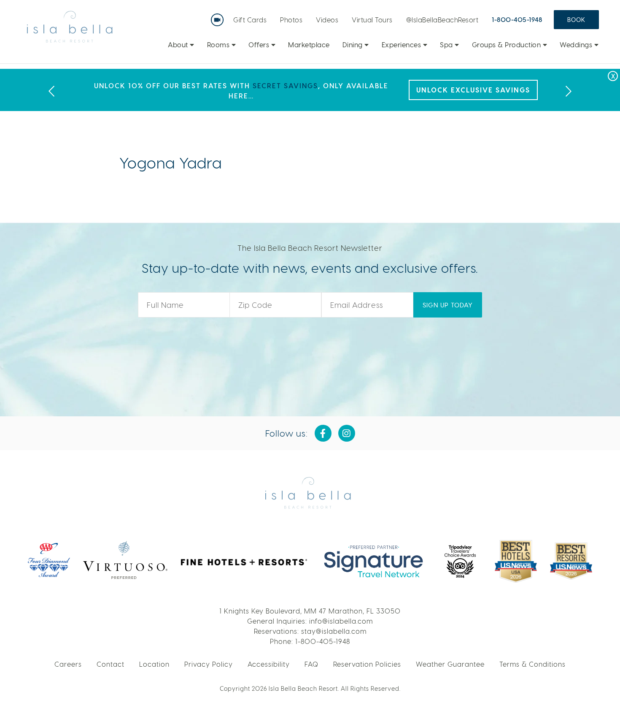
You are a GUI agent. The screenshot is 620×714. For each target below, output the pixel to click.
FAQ (311, 664)
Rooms (219, 45)
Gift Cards (250, 20)
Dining (353, 45)
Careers (68, 664)
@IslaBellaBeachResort (442, 20)
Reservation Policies (367, 664)
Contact (110, 664)
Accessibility (269, 664)
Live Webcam (219, 17)
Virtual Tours (372, 20)
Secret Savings (285, 85)
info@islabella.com (341, 621)
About (179, 45)
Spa (447, 45)
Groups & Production (507, 45)
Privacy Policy (208, 664)
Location (154, 664)
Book (576, 19)
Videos (327, 20)
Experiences (402, 45)
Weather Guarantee (450, 664)
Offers (259, 45)
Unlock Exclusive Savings (473, 90)
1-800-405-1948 (517, 19)
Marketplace (309, 45)
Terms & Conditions (532, 664)
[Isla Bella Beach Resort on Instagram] (346, 433)
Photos (291, 20)
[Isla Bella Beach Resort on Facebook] (323, 433)
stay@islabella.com (334, 631)
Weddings (577, 45)
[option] (310, 90)
